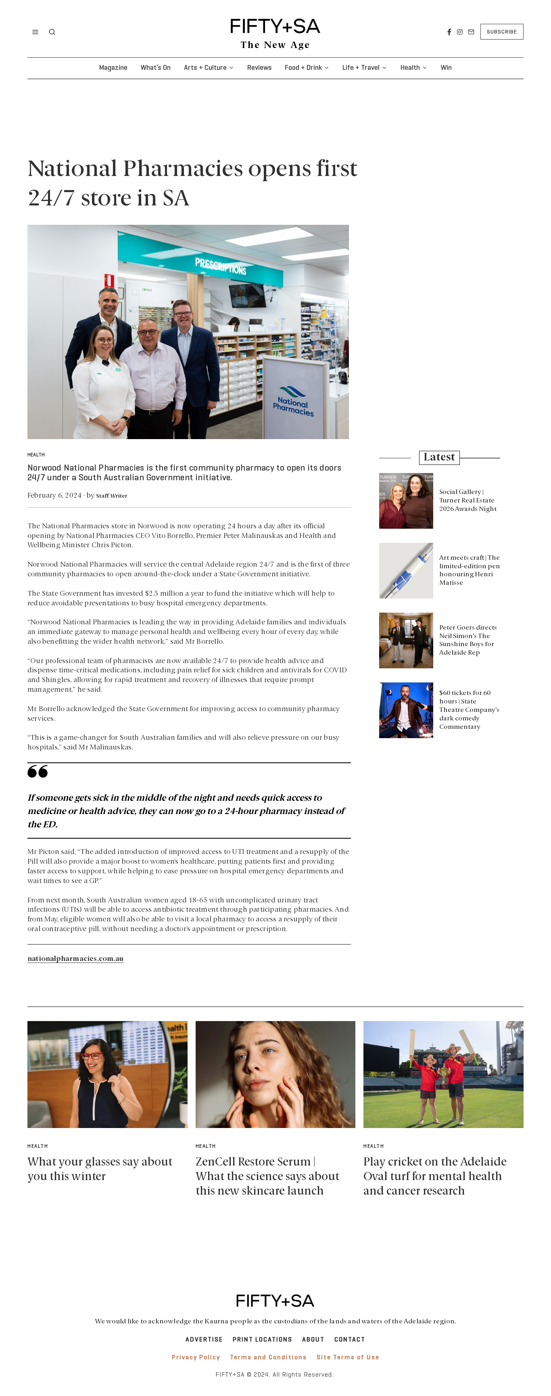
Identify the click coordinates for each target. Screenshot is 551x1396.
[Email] (471, 32)
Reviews (259, 68)
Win (446, 68)
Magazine (113, 68)
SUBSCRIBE (502, 32)
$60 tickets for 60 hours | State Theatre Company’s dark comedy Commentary (469, 710)
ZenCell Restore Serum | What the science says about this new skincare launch (267, 1177)
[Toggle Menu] (35, 32)
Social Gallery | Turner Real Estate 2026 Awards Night (468, 501)
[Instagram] (460, 32)
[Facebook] (449, 32)
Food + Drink (303, 68)
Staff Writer (111, 496)
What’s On (155, 68)
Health (410, 68)
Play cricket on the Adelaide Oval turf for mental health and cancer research (435, 1177)
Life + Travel (361, 68)
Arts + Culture (205, 68)
